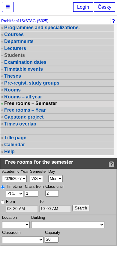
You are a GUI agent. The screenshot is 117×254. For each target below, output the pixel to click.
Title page (15, 137)
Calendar (14, 144)
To (41, 201)
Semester (38, 171)
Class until (54, 186)
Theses (12, 76)
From (10, 201)
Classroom (11, 232)
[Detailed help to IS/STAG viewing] (111, 164)
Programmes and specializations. (42, 27)
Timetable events (23, 69)
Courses (14, 34)
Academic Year (15, 171)
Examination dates (25, 62)
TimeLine (14, 186)
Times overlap (20, 123)
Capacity (52, 232)
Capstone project (24, 116)
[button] (8, 7)
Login (83, 7)
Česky (104, 7)
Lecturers (15, 48)
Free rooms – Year (25, 110)
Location (9, 217)
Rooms (12, 89)
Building (38, 217)
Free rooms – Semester (30, 103)
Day (51, 171)
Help (9, 151)
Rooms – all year (23, 96)
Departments (19, 41)
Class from (34, 186)
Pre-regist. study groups (31, 82)
